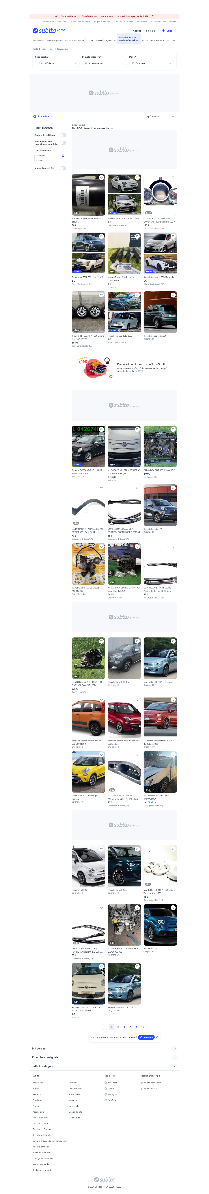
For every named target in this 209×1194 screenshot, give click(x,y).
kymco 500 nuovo (114, 40)
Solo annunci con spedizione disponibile (46, 143)
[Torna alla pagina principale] (50, 30)
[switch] (63, 135)
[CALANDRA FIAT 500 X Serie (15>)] (160, 454)
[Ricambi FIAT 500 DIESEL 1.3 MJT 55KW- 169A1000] (88, 454)
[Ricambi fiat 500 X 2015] (124, 665)
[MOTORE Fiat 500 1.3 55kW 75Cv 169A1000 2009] (124, 932)
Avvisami (148, 1037)
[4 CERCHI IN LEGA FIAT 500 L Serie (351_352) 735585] (88, 319)
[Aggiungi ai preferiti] (101, 177)
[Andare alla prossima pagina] (144, 1027)
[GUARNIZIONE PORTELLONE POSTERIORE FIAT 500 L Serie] (160, 571)
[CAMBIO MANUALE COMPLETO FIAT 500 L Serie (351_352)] (88, 665)
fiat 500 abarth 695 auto (153, 40)
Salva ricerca (45, 116)
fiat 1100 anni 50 (95, 40)
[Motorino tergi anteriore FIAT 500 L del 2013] (88, 202)
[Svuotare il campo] (76, 63)
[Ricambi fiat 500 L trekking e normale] (88, 779)
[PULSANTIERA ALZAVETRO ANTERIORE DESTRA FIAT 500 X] (124, 779)
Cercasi (39, 160)
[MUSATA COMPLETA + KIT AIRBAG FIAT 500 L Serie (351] (124, 454)
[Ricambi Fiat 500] (88, 873)
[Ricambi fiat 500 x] (160, 932)
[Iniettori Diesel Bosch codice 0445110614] (124, 261)
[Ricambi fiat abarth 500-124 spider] (160, 261)
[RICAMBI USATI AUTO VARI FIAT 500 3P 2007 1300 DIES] (88, 991)
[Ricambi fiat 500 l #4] (160, 512)
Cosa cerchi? (41, 56)
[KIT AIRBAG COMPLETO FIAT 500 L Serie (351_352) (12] (124, 571)
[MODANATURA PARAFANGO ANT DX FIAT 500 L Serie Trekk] (88, 512)
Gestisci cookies (40, 1117)
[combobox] (57, 63)
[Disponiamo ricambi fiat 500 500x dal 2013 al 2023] (160, 722)
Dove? (132, 56)
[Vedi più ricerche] (174, 40)
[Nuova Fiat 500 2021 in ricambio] (160, 665)
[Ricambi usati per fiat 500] (160, 319)
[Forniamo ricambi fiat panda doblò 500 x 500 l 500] (88, 722)
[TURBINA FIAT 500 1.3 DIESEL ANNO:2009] (88, 571)
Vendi (170, 30)
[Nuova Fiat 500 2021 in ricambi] (124, 991)
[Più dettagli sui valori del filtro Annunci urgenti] (52, 168)
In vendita (40, 155)
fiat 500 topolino (54, 40)
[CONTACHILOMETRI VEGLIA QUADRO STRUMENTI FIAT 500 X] (160, 202)
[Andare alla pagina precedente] (105, 1027)
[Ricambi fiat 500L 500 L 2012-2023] (88, 261)
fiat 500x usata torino (74, 40)
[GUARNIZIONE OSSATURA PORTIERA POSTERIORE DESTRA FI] (124, 512)
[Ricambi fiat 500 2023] (124, 873)
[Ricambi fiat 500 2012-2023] (124, 319)
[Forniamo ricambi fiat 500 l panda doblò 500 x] (124, 722)
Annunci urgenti (42, 168)
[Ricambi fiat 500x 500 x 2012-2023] (124, 202)
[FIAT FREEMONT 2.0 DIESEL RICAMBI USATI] (160, 779)
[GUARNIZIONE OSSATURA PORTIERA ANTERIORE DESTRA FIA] (88, 932)
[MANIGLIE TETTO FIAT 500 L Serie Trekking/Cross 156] (160, 873)
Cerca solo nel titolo (44, 135)
